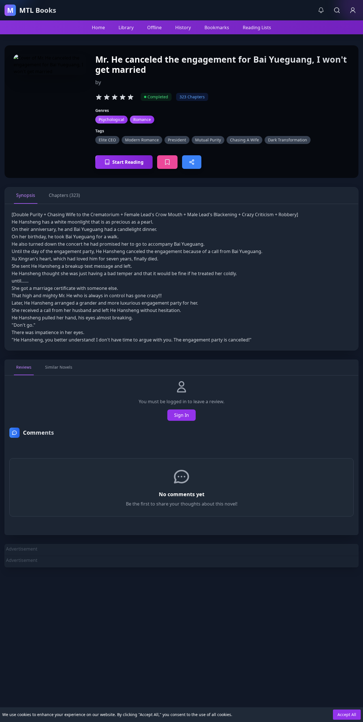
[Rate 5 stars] (130, 97)
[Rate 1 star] (98, 97)
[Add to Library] (167, 162)
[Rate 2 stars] (106, 97)
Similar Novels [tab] (58, 367)
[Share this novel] (191, 162)
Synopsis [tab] (25, 195)
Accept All (346, 714)
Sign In (181, 415)
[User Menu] (352, 10)
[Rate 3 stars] (114, 97)
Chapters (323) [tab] (64, 195)
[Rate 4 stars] (122, 97)
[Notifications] (321, 10)
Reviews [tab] (23, 367)
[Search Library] (337, 10)
